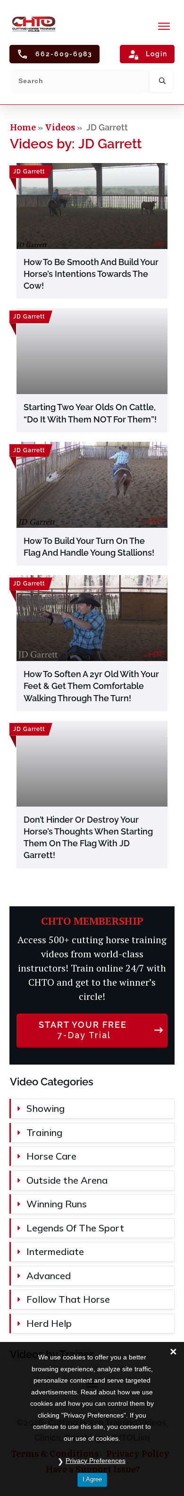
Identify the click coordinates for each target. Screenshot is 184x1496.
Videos (60, 126)
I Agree (92, 1479)
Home (24, 126)
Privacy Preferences (95, 1460)
